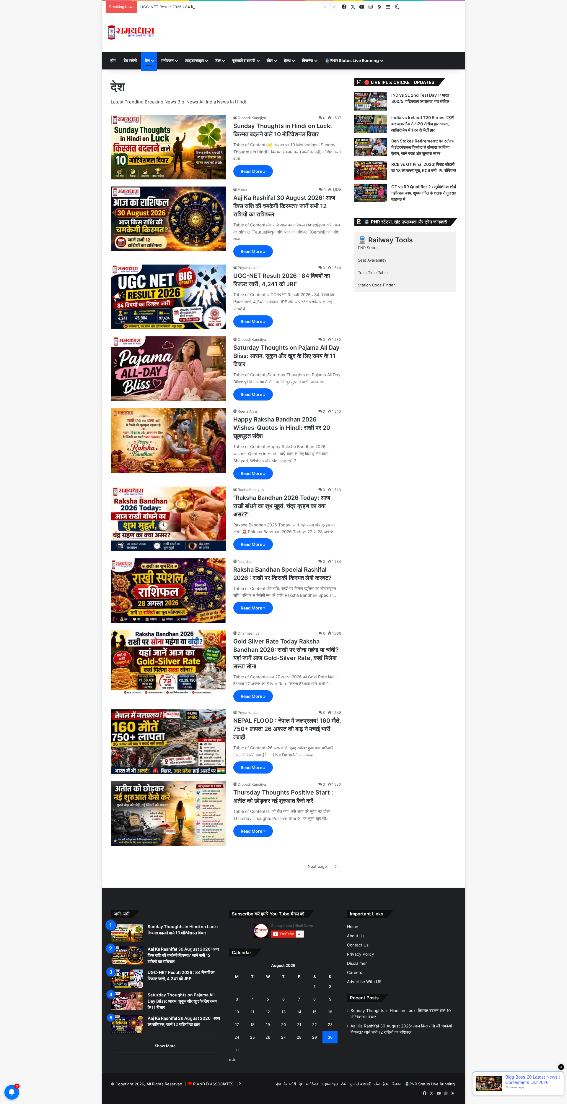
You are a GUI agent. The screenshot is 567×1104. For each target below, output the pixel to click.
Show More (165, 1045)
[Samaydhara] (131, 32)
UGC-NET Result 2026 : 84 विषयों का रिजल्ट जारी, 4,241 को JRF (193, 6)
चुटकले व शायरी (243, 60)
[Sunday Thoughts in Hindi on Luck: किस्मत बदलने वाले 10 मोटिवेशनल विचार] (168, 147)
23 (330, 1024)
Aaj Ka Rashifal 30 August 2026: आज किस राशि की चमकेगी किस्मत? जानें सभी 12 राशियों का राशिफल (284, 206)
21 (299, 1024)
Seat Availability (372, 260)
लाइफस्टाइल (194, 60)
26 (267, 1037)
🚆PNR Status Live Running (352, 60)
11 (252, 1011)
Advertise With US (364, 981)
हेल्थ (287, 60)
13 (283, 1011)
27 (283, 1037)
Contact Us (358, 945)
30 (330, 1037)
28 (299, 1037)
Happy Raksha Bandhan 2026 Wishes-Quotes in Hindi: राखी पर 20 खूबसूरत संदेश (281, 428)
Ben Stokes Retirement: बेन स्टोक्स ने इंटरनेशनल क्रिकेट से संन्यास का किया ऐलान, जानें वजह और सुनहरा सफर (422, 147)
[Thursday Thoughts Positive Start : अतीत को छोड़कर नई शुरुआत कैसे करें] (168, 813)
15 (314, 1011)
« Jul (233, 1059)
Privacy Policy (360, 954)
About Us (355, 935)
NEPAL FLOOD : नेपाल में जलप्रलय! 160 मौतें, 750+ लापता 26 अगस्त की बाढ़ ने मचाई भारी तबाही (287, 729)
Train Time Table (373, 272)
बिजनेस (307, 60)
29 (314, 1037)
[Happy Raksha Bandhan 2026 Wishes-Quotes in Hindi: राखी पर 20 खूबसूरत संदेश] (168, 440)
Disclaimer (357, 963)
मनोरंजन (167, 60)
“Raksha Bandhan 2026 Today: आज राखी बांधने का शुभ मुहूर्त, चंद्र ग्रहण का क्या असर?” (281, 506)
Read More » (253, 171)
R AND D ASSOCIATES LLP (217, 1084)
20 (283, 1024)
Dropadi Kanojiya (252, 118)
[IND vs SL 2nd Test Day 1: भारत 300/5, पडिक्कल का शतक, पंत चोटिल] (370, 101)
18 (252, 1024)
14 (299, 1011)
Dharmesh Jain (250, 633)
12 (268, 1011)
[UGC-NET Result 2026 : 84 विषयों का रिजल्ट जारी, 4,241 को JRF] (168, 297)
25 (252, 1037)
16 (330, 1011)
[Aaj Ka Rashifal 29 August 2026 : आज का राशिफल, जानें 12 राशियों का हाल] (127, 1024)
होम (112, 60)
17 (237, 1024)
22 (314, 1024)
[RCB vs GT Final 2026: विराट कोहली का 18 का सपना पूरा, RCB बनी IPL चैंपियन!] (370, 170)
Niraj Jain (245, 561)
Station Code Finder (376, 285)
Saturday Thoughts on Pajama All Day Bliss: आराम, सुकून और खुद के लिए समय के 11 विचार (286, 356)
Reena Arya (247, 411)
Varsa (242, 189)
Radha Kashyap (251, 489)
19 (268, 1024)
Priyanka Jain (249, 267)
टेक (218, 60)
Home (352, 926)
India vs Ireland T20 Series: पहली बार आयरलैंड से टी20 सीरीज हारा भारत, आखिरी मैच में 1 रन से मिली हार (422, 123)
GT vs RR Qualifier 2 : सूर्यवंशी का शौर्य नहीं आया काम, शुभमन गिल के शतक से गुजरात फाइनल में (423, 193)
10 (237, 1011)
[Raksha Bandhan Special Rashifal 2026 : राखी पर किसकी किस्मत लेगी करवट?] (168, 590)
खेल (270, 60)
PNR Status (368, 247)
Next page (317, 866)
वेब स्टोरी (130, 60)
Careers (354, 972)
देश (147, 60)
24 (236, 1037)
